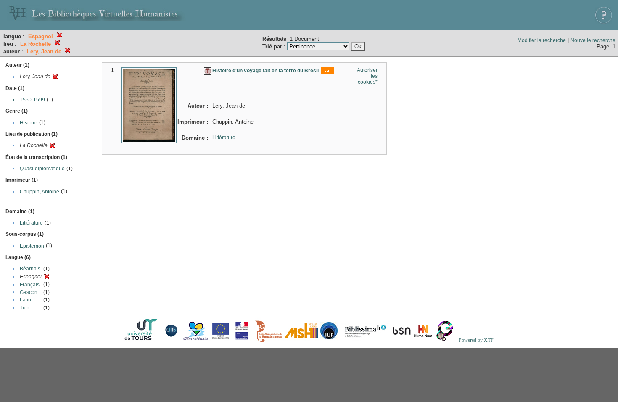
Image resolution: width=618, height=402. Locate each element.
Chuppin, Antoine (39, 192)
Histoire (28, 123)
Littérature (31, 223)
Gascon (28, 292)
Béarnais (30, 269)
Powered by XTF (476, 340)
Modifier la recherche (542, 40)
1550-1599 (32, 100)
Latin (25, 300)
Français (30, 285)
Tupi (25, 308)
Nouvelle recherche (592, 40)
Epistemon (32, 246)
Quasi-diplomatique (42, 169)
